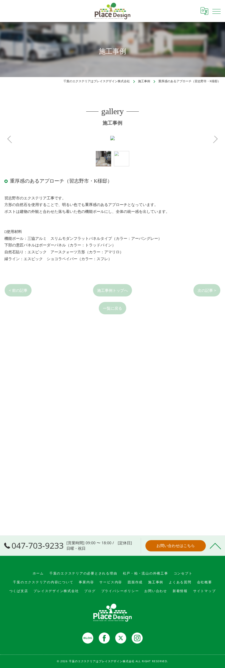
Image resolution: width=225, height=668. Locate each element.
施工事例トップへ (112, 290)
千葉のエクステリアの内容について (43, 582)
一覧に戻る (112, 308)
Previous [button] (58, 139)
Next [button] (167, 139)
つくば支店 (18, 591)
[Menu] (216, 11)
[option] (103, 158)
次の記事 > (207, 290)
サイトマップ (204, 591)
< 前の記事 (18, 290)
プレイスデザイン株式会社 (56, 591)
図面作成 (135, 582)
